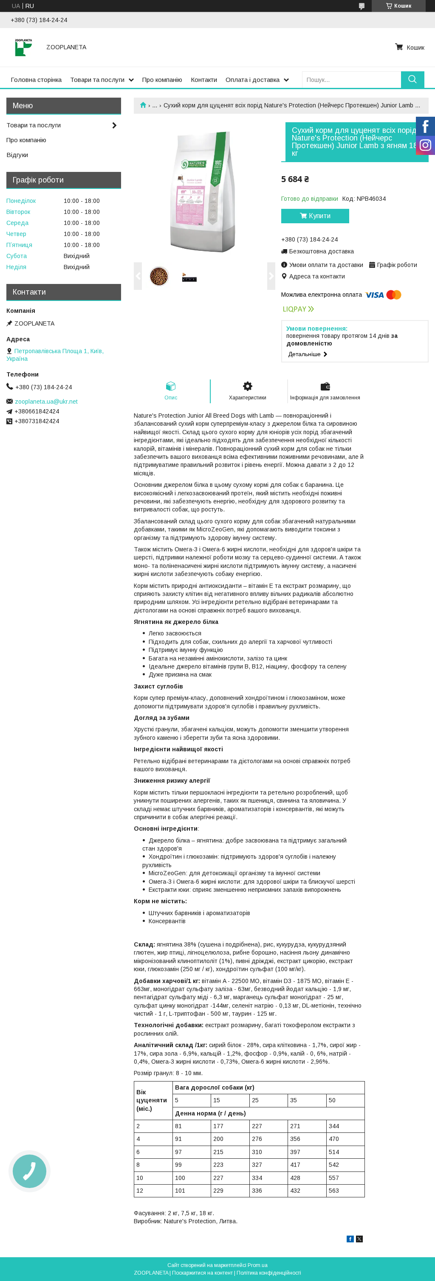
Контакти (204, 79)
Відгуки (17, 154)
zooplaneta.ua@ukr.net (46, 401)
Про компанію (162, 79)
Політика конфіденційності (269, 1273)
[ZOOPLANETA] (23, 47)
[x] (359, 1240)
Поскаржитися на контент (202, 1273)
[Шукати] (412, 79)
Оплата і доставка (253, 79)
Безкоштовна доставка (321, 251)
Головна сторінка (36, 79)
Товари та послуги (97, 79)
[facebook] (350, 1240)
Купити (319, 215)
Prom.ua (258, 1265)
